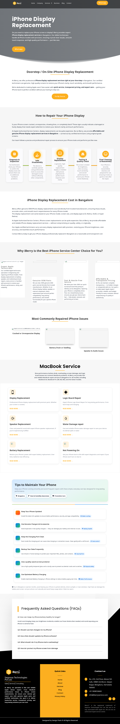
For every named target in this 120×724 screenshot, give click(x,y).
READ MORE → (15, 408)
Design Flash (57, 720)
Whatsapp (102, 3)
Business (57, 3)
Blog (63, 3)
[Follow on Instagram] (113, 698)
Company (40, 3)
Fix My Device (60, 96)
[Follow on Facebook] (110, 698)
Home (33, 3)
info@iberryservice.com (98, 695)
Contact (69, 3)
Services (47, 3)
